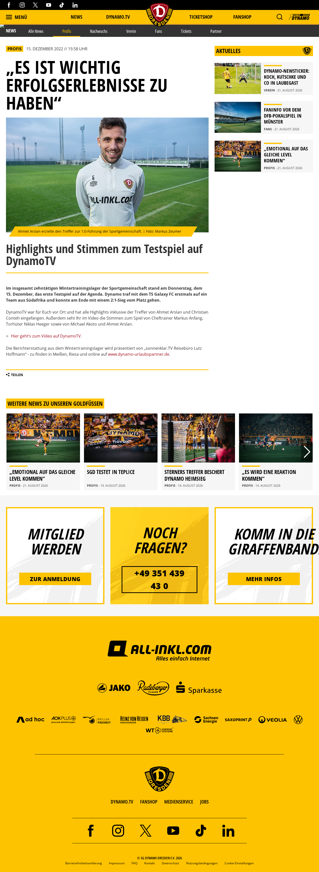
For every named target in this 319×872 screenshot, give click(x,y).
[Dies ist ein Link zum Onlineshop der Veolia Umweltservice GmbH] (272, 719)
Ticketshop (201, 16)
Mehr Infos (264, 579)
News (76, 16)
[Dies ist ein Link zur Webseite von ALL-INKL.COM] (159, 650)
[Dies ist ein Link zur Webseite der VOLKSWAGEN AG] (298, 719)
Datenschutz (170, 863)
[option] (43, 452)
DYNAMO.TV (118, 16)
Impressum (117, 863)
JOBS (204, 801)
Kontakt (149, 863)
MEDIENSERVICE (178, 801)
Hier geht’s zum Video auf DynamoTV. (46, 336)
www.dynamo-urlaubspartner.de (138, 354)
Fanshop (242, 16)
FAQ (134, 863)
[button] (279, 17)
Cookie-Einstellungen (239, 863)
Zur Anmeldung (55, 579)
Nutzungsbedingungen (202, 863)
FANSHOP (148, 801)
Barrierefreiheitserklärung (83, 863)
